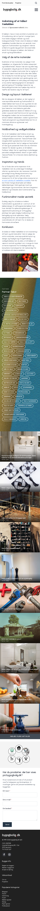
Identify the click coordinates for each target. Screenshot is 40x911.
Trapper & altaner (25, 405)
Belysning (22, 301)
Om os (4, 879)
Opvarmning (27, 387)
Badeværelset (9, 301)
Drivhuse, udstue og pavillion (15, 315)
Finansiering (8, 328)
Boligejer (7, 306)
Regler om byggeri (8, 865)
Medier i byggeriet (8, 867)
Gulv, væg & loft (26, 342)
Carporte (19, 306)
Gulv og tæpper (10, 342)
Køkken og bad (22, 369)
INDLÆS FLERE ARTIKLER (20, 736)
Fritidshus (7, 337)
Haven (6, 346)
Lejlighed (30, 374)
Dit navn (6, 791)
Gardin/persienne (22, 337)
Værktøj (23, 419)
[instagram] (9, 854)
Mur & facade (24, 383)
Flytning (7, 333)
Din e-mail (7, 800)
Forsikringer (19, 333)
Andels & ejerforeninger (13, 296)
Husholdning (17, 355)
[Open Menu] (36, 9)
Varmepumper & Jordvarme (14, 414)
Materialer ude (9, 383)
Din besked (7, 808)
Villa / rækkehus (10, 419)
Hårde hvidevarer (10, 360)
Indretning (25, 360)
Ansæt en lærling (7, 870)
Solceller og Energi (11, 401)
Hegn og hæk (8, 351)
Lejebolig (18, 374)
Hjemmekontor (23, 351)
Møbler (6, 387)
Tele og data (9, 405)
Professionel (23, 392)
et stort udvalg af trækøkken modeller (16, 180)
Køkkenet (7, 374)
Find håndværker (7, 3)
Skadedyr (18, 396)
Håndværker (31, 355)
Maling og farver (10, 378)
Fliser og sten (22, 328)
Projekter (18, 3)
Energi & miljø (27, 324)
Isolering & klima (10, 365)
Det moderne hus (10, 310)
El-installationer (11, 324)
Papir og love (9, 392)
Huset (6, 355)
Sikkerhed (7, 396)
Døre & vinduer (9, 319)
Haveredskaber (18, 346)
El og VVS (23, 319)
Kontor (24, 365)
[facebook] (4, 854)
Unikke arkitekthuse (11, 410)
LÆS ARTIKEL (20, 450)
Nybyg (16, 387)
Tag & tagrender (29, 401)
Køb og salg (8, 369)
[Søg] (36, 3)
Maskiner (24, 378)
